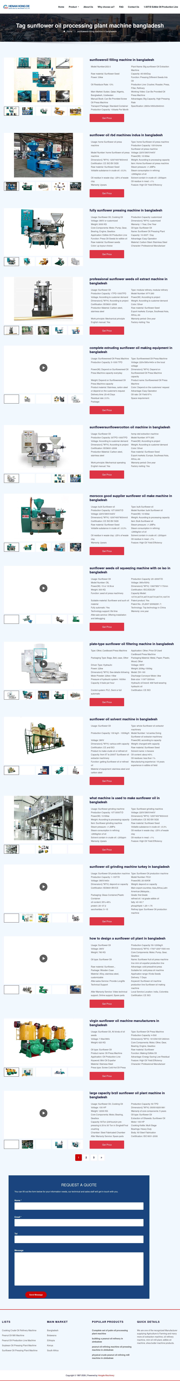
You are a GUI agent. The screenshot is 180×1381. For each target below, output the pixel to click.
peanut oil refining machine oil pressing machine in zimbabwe (112, 1348)
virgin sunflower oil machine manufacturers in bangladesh (124, 1022)
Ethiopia (51, 1340)
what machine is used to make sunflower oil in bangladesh (125, 800)
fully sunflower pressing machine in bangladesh (126, 210)
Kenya (50, 1345)
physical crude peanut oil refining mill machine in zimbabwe (110, 1356)
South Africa (53, 1350)
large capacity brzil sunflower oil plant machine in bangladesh (127, 1095)
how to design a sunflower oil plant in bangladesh (128, 938)
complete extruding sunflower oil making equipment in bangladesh (131, 349)
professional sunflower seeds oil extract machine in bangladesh (128, 281)
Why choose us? (106, 6)
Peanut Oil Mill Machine (13, 1335)
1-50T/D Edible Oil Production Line (161, 6)
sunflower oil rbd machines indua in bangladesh (126, 135)
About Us (88, 6)
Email (17, 1217)
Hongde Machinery (106, 1375)
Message (18, 1250)
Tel (15, 1233)
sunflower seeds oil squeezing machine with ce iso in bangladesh (130, 570)
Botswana (51, 1335)
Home (61, 6)
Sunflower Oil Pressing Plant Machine (19, 1350)
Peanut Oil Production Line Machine (19, 1340)
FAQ (121, 6)
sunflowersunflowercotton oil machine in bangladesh (130, 427)
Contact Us (133, 6)
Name (18, 1200)
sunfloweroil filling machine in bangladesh (97, 31)
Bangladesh (52, 1330)
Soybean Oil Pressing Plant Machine (19, 1345)
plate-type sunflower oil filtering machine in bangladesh (132, 643)
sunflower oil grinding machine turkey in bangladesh (130, 866)
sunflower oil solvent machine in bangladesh (123, 719)
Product (73, 6)
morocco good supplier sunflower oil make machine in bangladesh (131, 497)
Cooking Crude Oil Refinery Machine (19, 1330)
